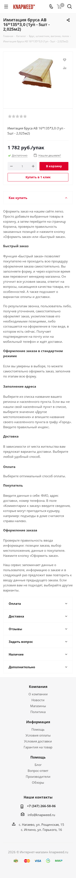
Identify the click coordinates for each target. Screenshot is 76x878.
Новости (38, 700)
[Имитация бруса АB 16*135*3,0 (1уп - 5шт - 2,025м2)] (38, 78)
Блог (38, 765)
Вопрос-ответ (38, 770)
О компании (38, 694)
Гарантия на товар (38, 747)
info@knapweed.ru (41, 815)
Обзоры (38, 782)
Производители (38, 776)
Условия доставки (38, 741)
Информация (38, 722)
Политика (38, 712)
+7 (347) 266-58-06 (41, 806)
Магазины (38, 706)
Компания (38, 686)
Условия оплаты (38, 735)
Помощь (38, 729)
